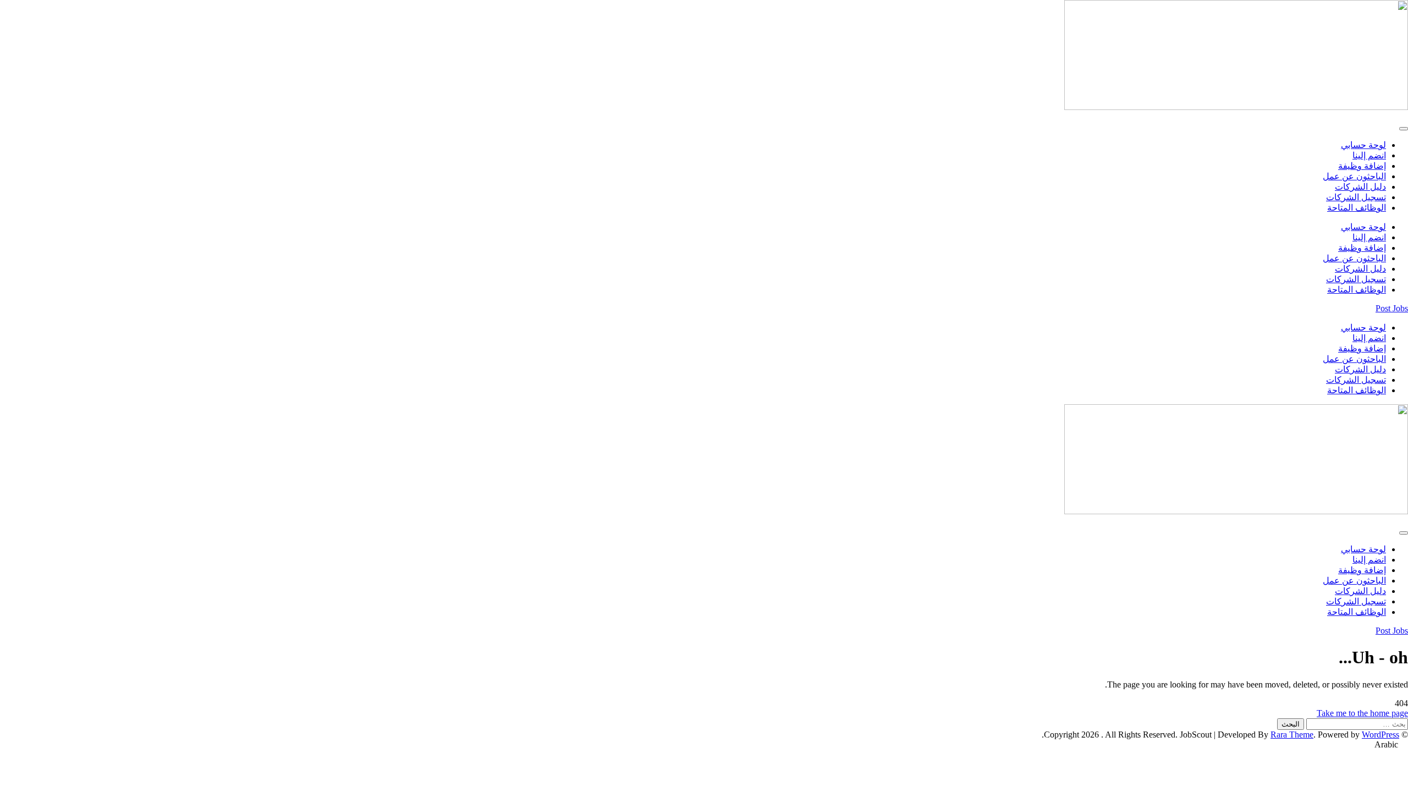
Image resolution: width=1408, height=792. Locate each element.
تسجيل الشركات (1356, 197)
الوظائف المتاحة (1356, 207)
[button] (704, 745)
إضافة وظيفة (1362, 165)
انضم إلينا (1369, 155)
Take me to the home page (1362, 713)
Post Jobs (1392, 308)
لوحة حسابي (1363, 145)
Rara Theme (1291, 734)
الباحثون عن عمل (1354, 176)
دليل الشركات (1360, 186)
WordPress (1380, 734)
